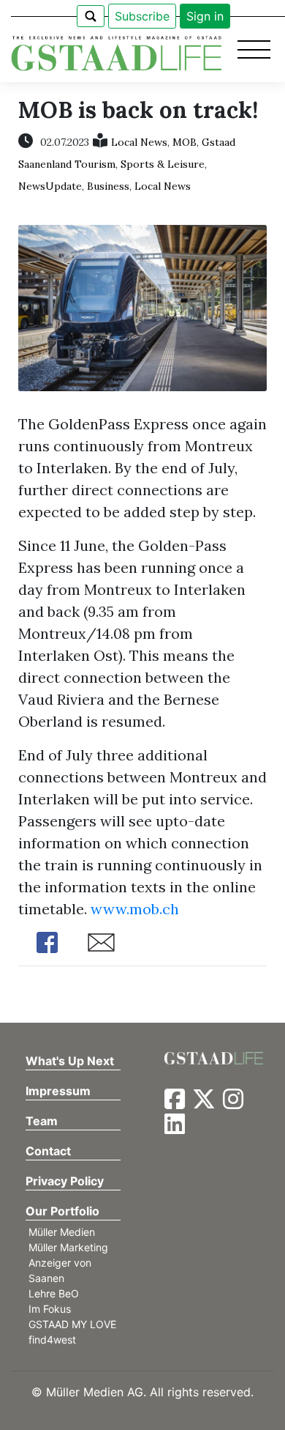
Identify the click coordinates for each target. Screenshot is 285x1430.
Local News (139, 142)
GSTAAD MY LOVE (72, 1324)
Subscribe (142, 16)
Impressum (58, 1090)
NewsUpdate (50, 186)
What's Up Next (70, 1060)
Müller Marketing (68, 1247)
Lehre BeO (53, 1293)
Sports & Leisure (163, 164)
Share (47, 942)
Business (108, 186)
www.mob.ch (135, 909)
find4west (52, 1339)
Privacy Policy (65, 1181)
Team (42, 1121)
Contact (48, 1151)
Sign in (205, 16)
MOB (184, 142)
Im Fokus (49, 1309)
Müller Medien (61, 1232)
